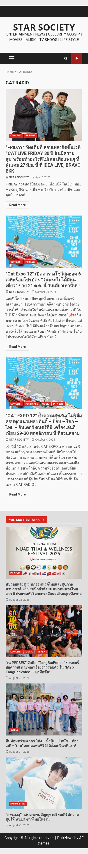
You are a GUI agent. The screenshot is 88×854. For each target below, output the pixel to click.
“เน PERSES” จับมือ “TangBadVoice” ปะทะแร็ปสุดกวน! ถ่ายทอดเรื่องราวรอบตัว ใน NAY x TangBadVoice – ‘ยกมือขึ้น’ (44, 631)
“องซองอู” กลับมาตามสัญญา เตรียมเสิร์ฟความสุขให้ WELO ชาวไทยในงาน (44, 783)
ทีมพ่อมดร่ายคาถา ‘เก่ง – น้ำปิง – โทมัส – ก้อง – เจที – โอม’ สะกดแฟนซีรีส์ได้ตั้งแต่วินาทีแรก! (44, 709)
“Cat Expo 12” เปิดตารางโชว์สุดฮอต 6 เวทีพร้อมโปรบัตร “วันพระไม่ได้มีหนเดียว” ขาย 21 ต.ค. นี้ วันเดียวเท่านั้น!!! (44, 242)
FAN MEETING (17, 803)
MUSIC (46, 404)
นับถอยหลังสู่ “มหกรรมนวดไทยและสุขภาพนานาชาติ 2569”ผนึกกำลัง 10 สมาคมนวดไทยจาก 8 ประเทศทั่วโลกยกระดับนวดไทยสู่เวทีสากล (44, 553)
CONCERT (16, 135)
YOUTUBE (76, 58)
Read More (17, 205)
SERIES (14, 730)
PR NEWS (30, 135)
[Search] (65, 58)
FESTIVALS (31, 404)
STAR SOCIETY (44, 27)
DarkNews (65, 838)
